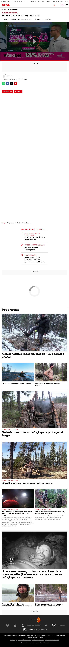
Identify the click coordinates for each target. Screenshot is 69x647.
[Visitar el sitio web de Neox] (23, 625)
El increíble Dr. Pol (8, 1)
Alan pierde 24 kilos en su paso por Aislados (48, 384)
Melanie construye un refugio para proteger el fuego (32, 434)
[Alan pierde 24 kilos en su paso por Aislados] (51, 372)
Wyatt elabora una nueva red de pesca (27, 483)
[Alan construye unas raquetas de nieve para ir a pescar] (34, 332)
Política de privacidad (24, 640)
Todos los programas (34, 245)
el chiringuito (8, 91)
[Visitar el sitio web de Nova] (30, 625)
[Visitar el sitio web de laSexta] (15, 625)
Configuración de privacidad (29, 642)
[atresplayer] (62, 5)
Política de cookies (38, 640)
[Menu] (67, 5)
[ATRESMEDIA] (34, 620)
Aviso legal (13, 640)
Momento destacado (10, 429)
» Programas (10, 223)
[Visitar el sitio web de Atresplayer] (34, 629)
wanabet (18, 91)
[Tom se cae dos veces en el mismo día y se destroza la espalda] (51, 498)
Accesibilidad (44, 642)
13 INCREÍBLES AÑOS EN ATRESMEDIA (35, 238)
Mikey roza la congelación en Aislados (16, 383)
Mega (3, 223)
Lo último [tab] (40, 229)
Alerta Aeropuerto (19, 1)
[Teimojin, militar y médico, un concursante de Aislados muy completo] (18, 593)
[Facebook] (4, 76)
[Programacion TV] (58, 5)
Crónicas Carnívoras (51, 1)
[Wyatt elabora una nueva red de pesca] (34, 460)
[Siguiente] (67, 1)
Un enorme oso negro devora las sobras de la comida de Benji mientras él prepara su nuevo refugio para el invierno (32, 574)
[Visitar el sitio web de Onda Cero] (54, 625)
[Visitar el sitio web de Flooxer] (44, 629)
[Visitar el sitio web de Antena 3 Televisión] (7, 625)
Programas (13, 9)
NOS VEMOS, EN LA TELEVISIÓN (32, 234)
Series (4, 9)
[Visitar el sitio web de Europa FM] (61, 625)
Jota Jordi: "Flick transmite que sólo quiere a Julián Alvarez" (35, 260)
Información (30, 255)
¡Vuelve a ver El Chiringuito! (31, 248)
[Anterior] (1, 1)
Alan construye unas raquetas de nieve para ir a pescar (33, 355)
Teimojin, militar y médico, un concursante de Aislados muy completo (17, 605)
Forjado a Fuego (39, 1)
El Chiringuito (30, 1)
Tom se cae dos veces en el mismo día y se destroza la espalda (50, 512)
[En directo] (54, 5)
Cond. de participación (52, 640)
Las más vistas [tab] (27, 229)
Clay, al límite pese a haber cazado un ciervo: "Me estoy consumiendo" (49, 605)
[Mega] (9, 5)
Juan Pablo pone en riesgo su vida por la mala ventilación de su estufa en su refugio (17, 513)
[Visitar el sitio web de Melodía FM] (25, 629)
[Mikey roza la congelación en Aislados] (18, 372)
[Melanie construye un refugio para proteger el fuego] (34, 409)
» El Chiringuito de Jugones (23, 223)
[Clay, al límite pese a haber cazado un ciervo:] (51, 593)
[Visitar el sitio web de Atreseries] (46, 625)
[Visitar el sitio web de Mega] (38, 625)
